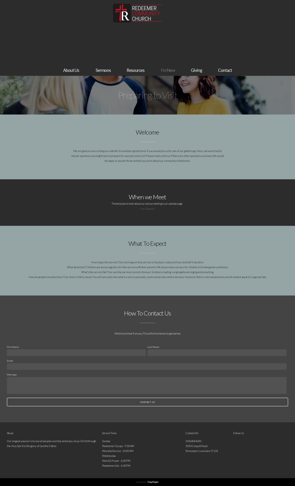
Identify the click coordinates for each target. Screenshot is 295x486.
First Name (13, 346)
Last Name (153, 346)
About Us (71, 70)
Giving (196, 70)
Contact (225, 70)
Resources (136, 70)
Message (12, 374)
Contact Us (147, 402)
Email (10, 360)
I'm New (168, 70)
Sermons (103, 70)
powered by (147, 482)
